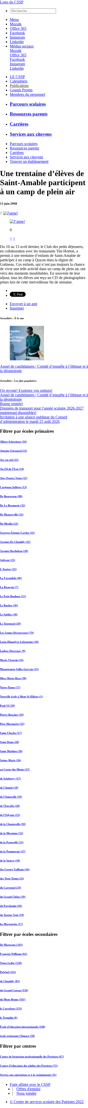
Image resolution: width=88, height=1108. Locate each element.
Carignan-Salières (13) (13, 487)
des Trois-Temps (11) (12, 878)
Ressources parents (28, 113)
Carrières (19, 124)
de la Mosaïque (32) (11, 833)
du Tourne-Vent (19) (12, 914)
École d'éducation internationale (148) (22, 1026)
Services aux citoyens (31, 134)
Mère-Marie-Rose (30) (13, 678)
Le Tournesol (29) (10, 623)
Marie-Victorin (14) (11, 660)
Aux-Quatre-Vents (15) (13, 478)
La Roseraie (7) (9, 587)
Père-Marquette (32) (12, 723)
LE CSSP (17, 77)
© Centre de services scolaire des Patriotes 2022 (47, 1102)
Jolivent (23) (7, 560)
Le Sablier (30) (9, 614)
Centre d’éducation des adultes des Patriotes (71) (29, 1065)
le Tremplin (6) (8, 1017)
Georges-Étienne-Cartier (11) (17, 532)
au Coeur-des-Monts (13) (15, 769)
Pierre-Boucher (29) (12, 714)
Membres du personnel (27, 94)
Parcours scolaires (28, 104)
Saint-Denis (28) (9, 742)
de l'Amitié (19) (9, 787)
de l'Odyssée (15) (10, 814)
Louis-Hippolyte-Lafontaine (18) (19, 641)
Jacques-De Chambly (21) (15, 541)
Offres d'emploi (28, 1089)
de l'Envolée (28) (10, 805)
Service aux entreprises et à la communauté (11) (28, 1074)
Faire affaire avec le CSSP (30, 1084)
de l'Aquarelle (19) (11, 796)
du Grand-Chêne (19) (12, 896)
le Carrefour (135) (11, 1008)
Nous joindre (26, 1093)
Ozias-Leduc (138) (11, 962)
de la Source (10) (10, 860)
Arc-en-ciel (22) (9, 459)
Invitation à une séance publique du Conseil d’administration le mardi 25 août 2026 (33, 419)
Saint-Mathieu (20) (11, 751)
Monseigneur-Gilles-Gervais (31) (19, 669)
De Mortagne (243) (11, 944)
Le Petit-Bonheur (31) (13, 596)
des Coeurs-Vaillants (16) (15, 869)
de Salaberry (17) (10, 778)
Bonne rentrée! (11, 404)
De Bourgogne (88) (11, 496)
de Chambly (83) (10, 981)
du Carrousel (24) (10, 887)
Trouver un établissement (29, 161)
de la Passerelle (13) (11, 842)
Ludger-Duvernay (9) (12, 650)
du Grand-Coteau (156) (14, 990)
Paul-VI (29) (7, 705)
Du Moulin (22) (9, 523)
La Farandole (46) (11, 578)
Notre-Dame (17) (10, 687)
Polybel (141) (8, 972)
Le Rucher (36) (9, 605)
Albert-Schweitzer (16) (13, 441)
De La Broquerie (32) (12, 505)
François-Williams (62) (13, 953)
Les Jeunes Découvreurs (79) (17, 632)
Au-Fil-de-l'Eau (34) (12, 468)
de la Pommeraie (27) (12, 851)
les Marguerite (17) (11, 924)
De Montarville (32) (11, 514)
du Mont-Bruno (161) (12, 999)
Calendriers (18, 81)
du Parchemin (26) (11, 905)
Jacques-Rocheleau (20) (14, 550)
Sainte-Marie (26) (10, 760)
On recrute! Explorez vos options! (26, 390)
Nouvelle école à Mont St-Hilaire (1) (21, 696)
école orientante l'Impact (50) (17, 1035)
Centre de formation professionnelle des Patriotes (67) (32, 1056)
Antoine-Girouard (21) (13, 450)
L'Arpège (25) (8, 569)
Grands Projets (21, 90)
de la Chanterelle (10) (13, 824)
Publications (19, 85)
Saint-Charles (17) (11, 732)
